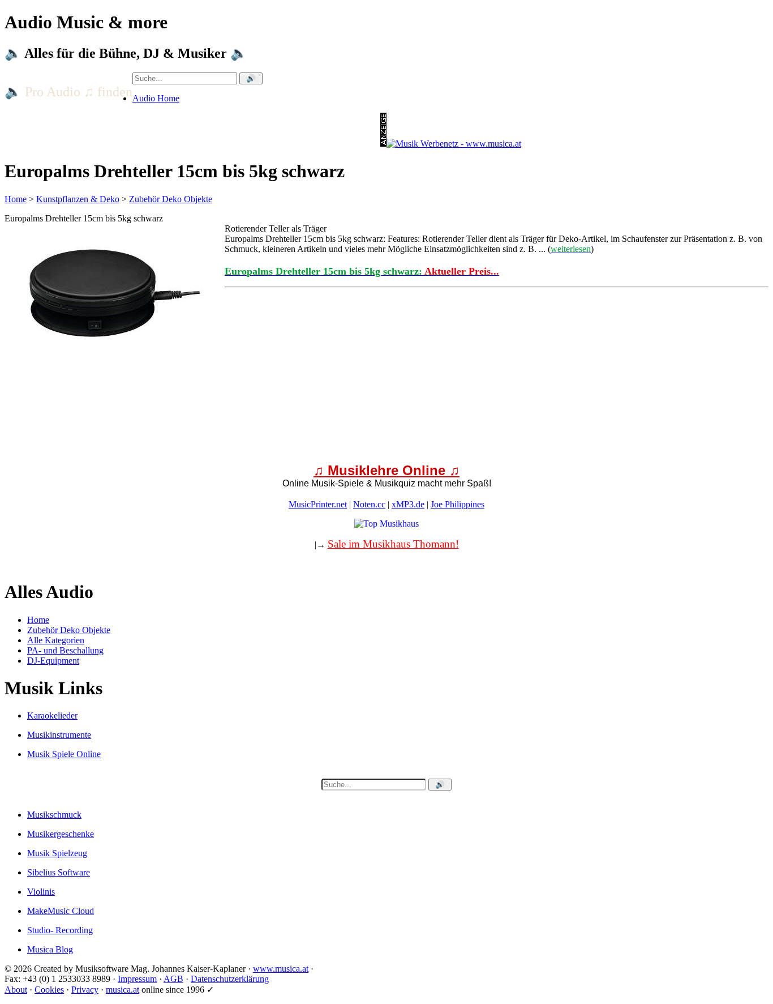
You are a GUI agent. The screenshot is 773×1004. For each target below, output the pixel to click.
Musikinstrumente (59, 735)
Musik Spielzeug (57, 853)
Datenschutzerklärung (230, 979)
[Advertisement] (344, 441)
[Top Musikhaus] (386, 523)
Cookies (49, 989)
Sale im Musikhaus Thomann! (393, 544)
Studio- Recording (60, 930)
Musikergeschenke (60, 834)
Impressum (137, 979)
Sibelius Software (58, 872)
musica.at (122, 989)
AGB (173, 979)
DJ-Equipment (53, 660)
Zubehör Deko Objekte (170, 199)
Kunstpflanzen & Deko (77, 199)
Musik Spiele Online (64, 754)
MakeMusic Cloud (60, 911)
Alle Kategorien (55, 640)
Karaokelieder (52, 715)
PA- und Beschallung (65, 650)
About (16, 989)
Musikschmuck (54, 814)
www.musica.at (280, 968)
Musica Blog (50, 949)
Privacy (84, 989)
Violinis (41, 891)
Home (16, 199)
